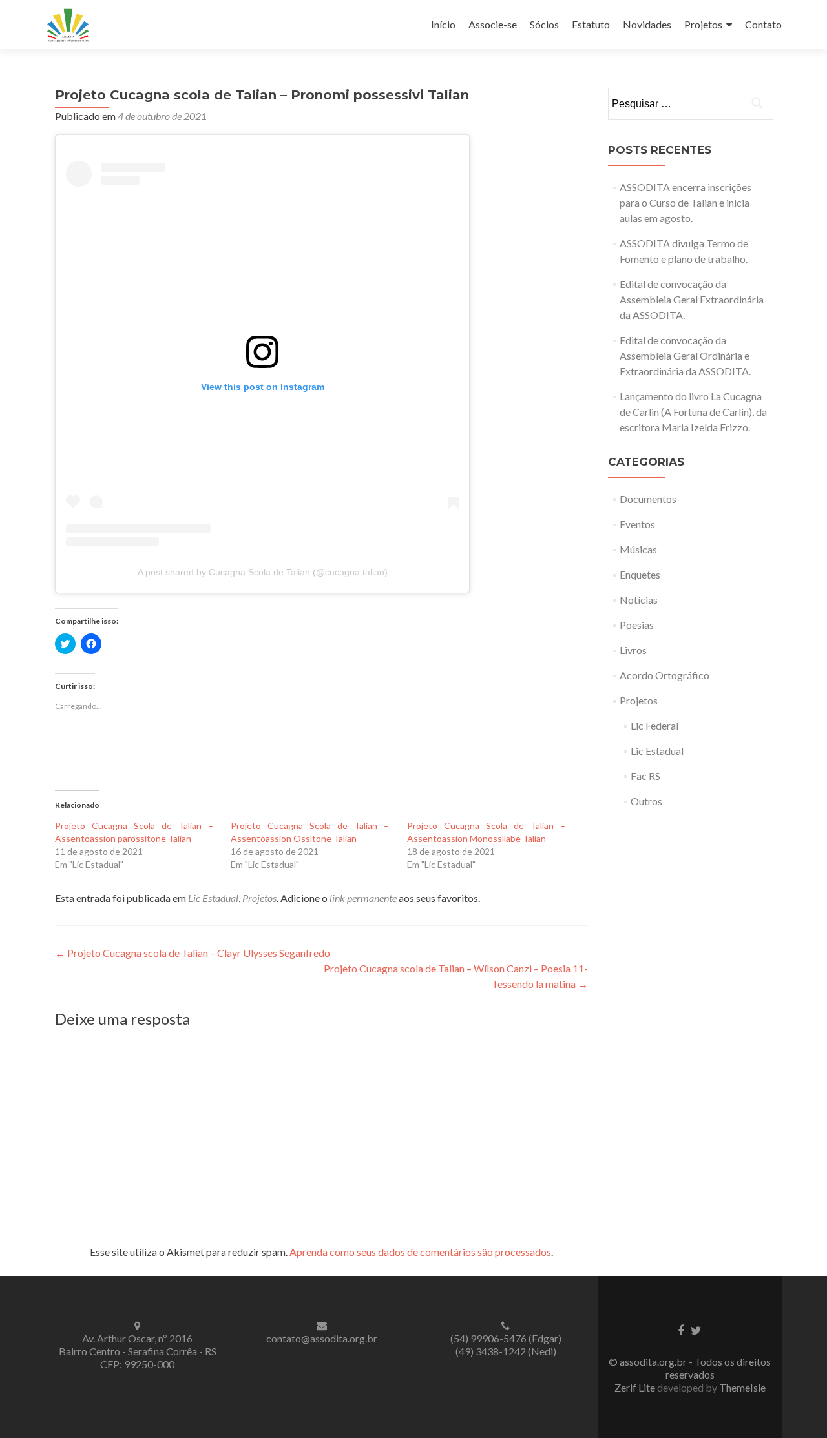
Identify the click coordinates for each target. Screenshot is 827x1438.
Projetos (703, 24)
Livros (633, 650)
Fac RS (645, 776)
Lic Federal (654, 725)
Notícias (639, 599)
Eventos (637, 524)
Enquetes (640, 574)
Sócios (544, 24)
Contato (763, 24)
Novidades (647, 24)
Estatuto (591, 24)
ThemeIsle (742, 1387)
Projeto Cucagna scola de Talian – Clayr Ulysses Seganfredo (192, 953)
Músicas (638, 549)
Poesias (637, 625)
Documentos (648, 499)
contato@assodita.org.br (321, 1338)
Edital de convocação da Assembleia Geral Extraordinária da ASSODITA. (692, 299)
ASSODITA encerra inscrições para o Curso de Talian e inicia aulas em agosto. (685, 202)
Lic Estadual (213, 898)
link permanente (363, 898)
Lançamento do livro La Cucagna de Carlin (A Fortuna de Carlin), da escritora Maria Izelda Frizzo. (693, 411)
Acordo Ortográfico (664, 675)
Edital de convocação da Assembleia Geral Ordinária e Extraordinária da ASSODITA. (685, 355)
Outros (646, 801)
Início (443, 24)
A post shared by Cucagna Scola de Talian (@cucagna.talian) (263, 572)
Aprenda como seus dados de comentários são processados (420, 1252)
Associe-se (492, 24)
